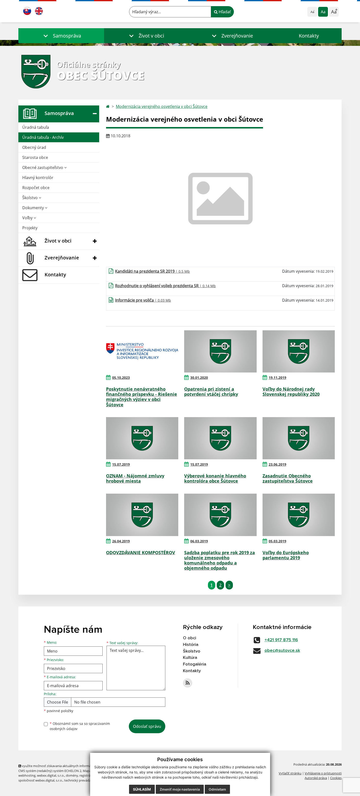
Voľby (28, 217)
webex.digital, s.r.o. (50, 775)
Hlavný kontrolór (37, 177)
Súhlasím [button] (142, 789)
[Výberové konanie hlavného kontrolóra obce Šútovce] (220, 438)
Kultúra (190, 657)
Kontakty (309, 35)
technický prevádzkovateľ (82, 780)
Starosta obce (35, 157)
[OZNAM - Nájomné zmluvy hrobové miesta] (142, 438)
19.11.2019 (277, 377)
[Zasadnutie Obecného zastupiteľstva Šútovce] (299, 438)
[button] (61, 35)
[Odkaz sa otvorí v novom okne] (187, 683)
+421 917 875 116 (281, 640)
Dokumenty (33, 207)
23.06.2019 (277, 464)
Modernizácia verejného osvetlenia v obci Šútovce (161, 106)
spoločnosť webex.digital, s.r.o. (40, 780)
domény (72, 775)
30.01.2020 (199, 377)
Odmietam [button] (217, 789)
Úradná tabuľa (35, 127)
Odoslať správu (147, 726)
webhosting (27, 775)
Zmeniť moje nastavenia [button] (180, 789)
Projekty (29, 228)
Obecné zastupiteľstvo (43, 167)
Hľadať (224, 11)
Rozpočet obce (35, 187)
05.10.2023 (121, 377)
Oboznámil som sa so (80, 726)
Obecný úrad (34, 147)
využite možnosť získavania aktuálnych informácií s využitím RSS (68, 766)
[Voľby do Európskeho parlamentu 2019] (299, 515)
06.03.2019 (199, 541)
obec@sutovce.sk (282, 650)
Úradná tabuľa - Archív (43, 137)
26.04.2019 (121, 541)
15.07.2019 (121, 464)
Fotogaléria (194, 664)
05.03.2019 (277, 541)
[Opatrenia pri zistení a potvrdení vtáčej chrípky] (220, 351)
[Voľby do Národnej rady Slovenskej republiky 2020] (299, 351)
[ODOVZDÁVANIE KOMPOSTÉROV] (142, 515)
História (190, 644)
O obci (189, 638)
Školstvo (30, 197)
